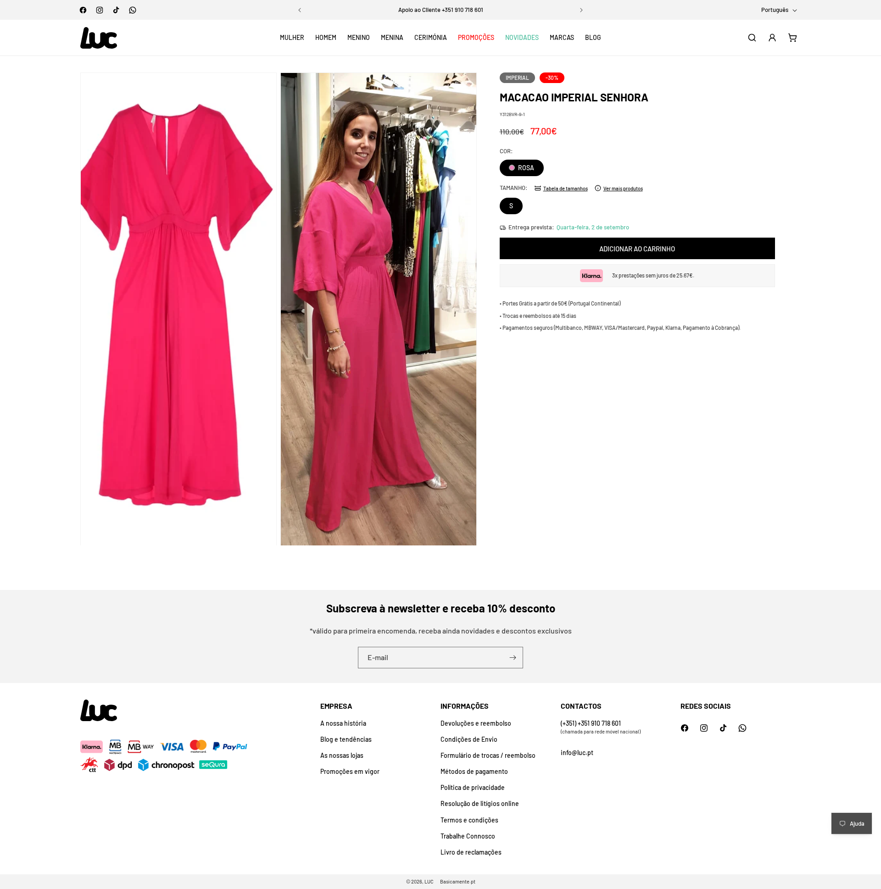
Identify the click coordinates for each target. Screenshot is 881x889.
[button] (292, 37)
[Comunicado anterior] (300, 10)
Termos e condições (469, 820)
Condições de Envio (468, 739)
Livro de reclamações (471, 852)
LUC (429, 881)
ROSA (525, 168)
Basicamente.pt (457, 881)
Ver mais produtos (623, 188)
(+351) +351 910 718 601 (591, 723)
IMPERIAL (517, 77)
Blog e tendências (346, 739)
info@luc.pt (577, 752)
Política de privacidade (472, 787)
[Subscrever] (512, 657)
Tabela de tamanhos (565, 188)
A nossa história (343, 723)
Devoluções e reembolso (475, 723)
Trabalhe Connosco (467, 836)
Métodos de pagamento (474, 771)
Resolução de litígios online (479, 803)
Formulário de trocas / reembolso (487, 755)
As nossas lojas (341, 755)
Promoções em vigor (349, 771)
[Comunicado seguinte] (581, 10)
